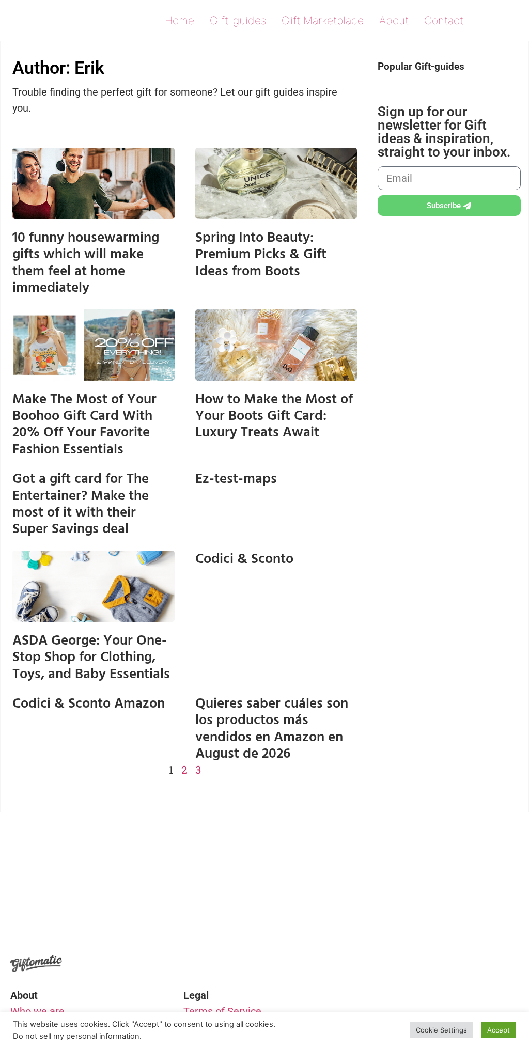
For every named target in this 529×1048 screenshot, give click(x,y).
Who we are (37, 1011)
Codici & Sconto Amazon (88, 703)
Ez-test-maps (236, 478)
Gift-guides (238, 20)
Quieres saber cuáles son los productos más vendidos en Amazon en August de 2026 (271, 728)
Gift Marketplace (323, 20)
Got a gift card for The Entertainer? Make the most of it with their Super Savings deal (80, 503)
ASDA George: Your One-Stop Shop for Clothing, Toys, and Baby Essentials (91, 657)
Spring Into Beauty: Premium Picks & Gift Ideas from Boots (260, 254)
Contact (443, 20)
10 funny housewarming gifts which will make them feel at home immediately (85, 262)
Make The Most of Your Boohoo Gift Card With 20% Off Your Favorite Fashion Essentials (84, 424)
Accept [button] (498, 1030)
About (394, 20)
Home (179, 20)
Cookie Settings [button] (441, 1030)
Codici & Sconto (244, 559)
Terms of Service (222, 1011)
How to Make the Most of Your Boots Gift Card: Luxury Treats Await (274, 416)
